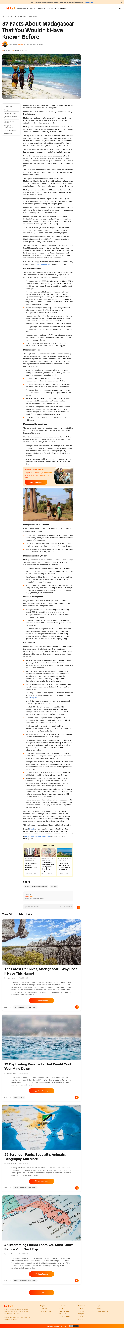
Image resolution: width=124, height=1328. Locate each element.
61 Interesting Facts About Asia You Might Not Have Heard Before (47, 867)
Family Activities (21, 8)
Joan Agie (20, 44)
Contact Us (43, 1308)
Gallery (8, 97)
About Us (62, 1308)
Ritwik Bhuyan (11, 1163)
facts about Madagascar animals (37, 836)
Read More (89, 2)
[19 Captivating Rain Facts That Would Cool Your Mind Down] (41, 1037)
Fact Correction (67, 906)
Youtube (80, 1319)
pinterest (81, 1311)
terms (99, 1308)
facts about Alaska (44, 264)
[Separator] (78, 907)
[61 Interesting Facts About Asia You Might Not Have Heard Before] (48, 852)
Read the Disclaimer (33, 906)
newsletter (62, 1313)
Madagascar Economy (10, 110)
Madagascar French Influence (10, 121)
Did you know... (8, 133)
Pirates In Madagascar (11, 130)
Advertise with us (45, 1311)
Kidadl (3, 16)
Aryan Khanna (11, 1254)
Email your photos (36, 482)
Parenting (40, 8)
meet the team (64, 1311)
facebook (81, 1308)
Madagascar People (10, 113)
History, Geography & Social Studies (31, 859)
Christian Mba (11, 1073)
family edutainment (65, 1316)
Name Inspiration (62, 8)
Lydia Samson (11, 978)
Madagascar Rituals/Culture (8, 126)
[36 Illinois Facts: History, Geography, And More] (32, 852)
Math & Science (19, 1097)
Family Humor (50, 8)
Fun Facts (32, 8)
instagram (81, 1313)
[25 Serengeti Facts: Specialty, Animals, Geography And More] (41, 1127)
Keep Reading (43, 1001)
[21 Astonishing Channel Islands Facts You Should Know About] (64, 852)
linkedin (80, 1316)
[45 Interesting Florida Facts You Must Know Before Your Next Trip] (41, 1217)
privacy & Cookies (102, 1311)
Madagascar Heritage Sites (10, 117)
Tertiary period (33, 698)
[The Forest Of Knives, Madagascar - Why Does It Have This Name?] (41, 941)
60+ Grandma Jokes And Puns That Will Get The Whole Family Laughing (57, 2)
